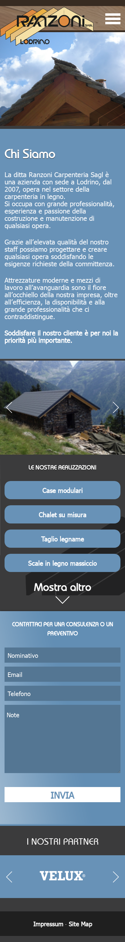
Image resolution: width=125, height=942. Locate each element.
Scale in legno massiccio (62, 563)
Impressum (48, 923)
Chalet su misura (62, 514)
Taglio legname (62, 538)
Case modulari (62, 490)
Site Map (80, 923)
